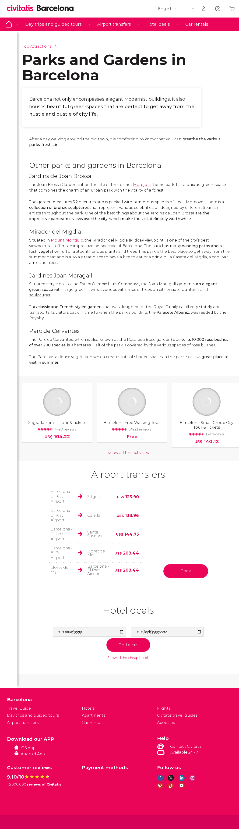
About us (166, 722)
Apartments (93, 715)
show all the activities (128, 452)
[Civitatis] (16, 821)
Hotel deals (158, 24)
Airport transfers (114, 24)
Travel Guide (9, 24)
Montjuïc (142, 184)
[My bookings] (204, 9)
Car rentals (196, 24)
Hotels (88, 708)
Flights (163, 708)
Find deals (128, 645)
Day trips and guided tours (53, 24)
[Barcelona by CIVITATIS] (22, 8)
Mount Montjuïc (67, 240)
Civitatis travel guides (177, 715)
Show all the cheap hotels (128, 658)
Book (186, 571)
